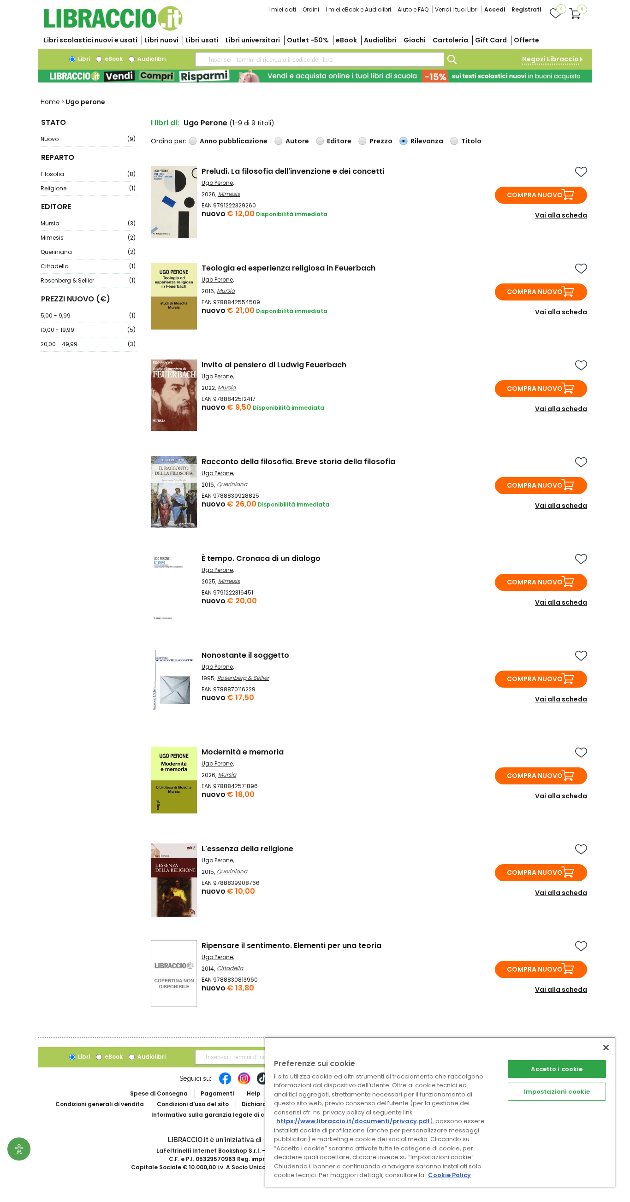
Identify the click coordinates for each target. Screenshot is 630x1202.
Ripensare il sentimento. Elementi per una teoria (291, 945)
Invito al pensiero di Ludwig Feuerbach (274, 364)
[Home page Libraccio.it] (113, 29)
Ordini (311, 9)
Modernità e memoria (243, 752)
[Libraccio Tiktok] (262, 1083)
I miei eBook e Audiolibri (358, 9)
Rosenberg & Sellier (88, 280)
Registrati (526, 9)
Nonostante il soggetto (245, 655)
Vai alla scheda (561, 215)
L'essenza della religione (247, 848)
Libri (83, 59)
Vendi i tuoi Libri (456, 9)
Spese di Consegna (159, 1093)
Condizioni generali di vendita (99, 1104)
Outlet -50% (308, 40)
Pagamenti (217, 1093)
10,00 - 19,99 (88, 330)
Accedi (494, 9)
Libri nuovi (161, 40)
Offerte (526, 40)
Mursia (88, 223)
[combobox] (319, 59)
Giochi (415, 40)
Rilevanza (426, 141)
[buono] (315, 76)
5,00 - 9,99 (88, 315)
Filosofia (88, 174)
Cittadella (88, 266)
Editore (339, 141)
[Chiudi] (606, 1047)
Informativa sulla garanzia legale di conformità (222, 1115)
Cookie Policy (449, 1175)
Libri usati (202, 40)
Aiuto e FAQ (413, 9)
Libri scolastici (90, 40)
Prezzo (380, 141)
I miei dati (282, 9)
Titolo (471, 141)
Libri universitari (253, 40)
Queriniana (88, 252)
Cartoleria (450, 40)
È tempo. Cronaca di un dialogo (261, 558)
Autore (297, 141)
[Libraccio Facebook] (225, 1083)
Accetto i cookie (556, 1069)
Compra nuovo (535, 195)
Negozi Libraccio (550, 59)
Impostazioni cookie (557, 1091)
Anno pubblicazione (233, 141)
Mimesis (88, 238)
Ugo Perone (217, 183)
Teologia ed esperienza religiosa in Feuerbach (288, 268)
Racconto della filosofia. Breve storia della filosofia (298, 461)
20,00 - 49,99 (88, 344)
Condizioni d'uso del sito (193, 1104)
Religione (88, 188)
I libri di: (165, 123)
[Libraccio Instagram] (244, 1083)
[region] (440, 1112)
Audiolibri (380, 40)
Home (50, 101)
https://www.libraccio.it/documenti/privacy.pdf (353, 1121)
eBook (346, 40)
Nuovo (88, 139)
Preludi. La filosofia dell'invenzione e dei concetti (293, 171)
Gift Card (491, 40)
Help (254, 1093)
